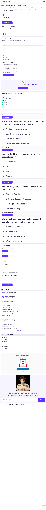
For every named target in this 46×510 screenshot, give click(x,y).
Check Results (6, 22)
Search (23, 369)
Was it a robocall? (6, 253)
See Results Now (22, 109)
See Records (6, 182)
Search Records (6, 117)
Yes (5, 250)
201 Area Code (11, 404)
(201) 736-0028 (5, 346)
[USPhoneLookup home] (5, 1)
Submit (7, 284)
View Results (6, 149)
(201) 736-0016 (5, 339)
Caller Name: (5, 264)
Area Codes (6, 404)
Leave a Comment (23, 88)
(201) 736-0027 (5, 344)
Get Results (6, 214)
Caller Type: (4, 258)
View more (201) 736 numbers (23, 330)
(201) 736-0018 (5, 341)
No (11, 250)
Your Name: (4, 269)
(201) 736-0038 (5, 348)
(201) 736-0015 (5, 337)
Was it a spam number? (7, 248)
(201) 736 (16, 404)
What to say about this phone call (9, 275)
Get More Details (7, 74)
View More (23, 351)
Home (2, 404)
